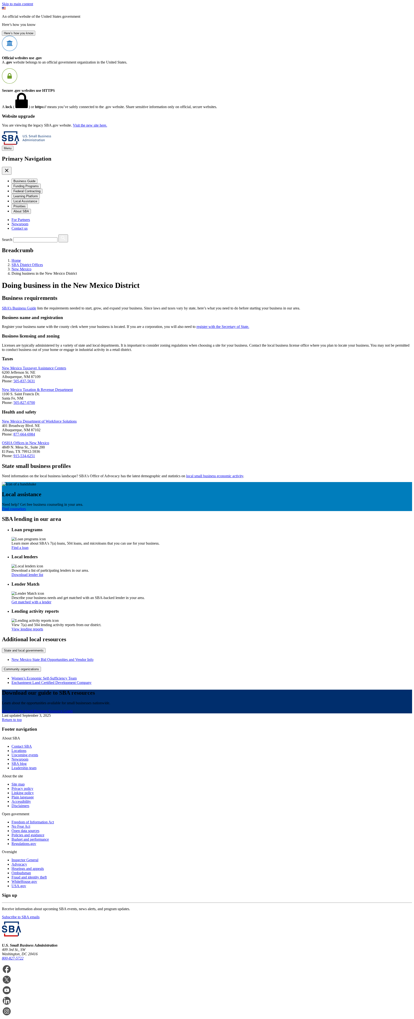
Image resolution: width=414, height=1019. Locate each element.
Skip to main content (17, 4)
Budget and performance (30, 839)
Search (7, 240)
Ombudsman (21, 873)
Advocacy (19, 864)
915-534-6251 (24, 456)
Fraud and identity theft (29, 877)
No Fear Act (21, 826)
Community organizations (21, 669)
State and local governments (24, 650)
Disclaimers (20, 806)
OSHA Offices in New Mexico (25, 443)
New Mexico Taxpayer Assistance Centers (34, 368)
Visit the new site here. (90, 125)
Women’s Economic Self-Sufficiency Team (44, 678)
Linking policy (23, 793)
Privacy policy (22, 788)
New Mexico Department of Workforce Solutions (39, 421)
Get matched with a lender (31, 602)
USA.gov (19, 886)
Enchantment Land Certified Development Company (52, 683)
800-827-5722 (12, 958)
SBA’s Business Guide (19, 308)
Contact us (20, 228)
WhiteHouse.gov (24, 881)
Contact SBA (22, 746)
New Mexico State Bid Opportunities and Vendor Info (52, 660)
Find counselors (14, 509)
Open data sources (25, 831)
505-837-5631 (24, 381)
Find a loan (20, 548)
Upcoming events (25, 755)
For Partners (21, 220)
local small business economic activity (214, 476)
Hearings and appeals (28, 869)
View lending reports (27, 629)
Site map (18, 784)
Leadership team (24, 768)
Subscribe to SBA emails (21, 917)
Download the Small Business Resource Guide (37, 711)
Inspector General (25, 860)
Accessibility (21, 801)
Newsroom (20, 224)
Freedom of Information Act (33, 822)
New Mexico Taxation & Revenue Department (37, 390)
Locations (19, 751)
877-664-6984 (24, 434)
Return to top (12, 720)
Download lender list (27, 575)
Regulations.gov (24, 844)
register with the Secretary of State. (222, 327)
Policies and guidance (28, 835)
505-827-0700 (24, 403)
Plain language (23, 797)
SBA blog (19, 764)
